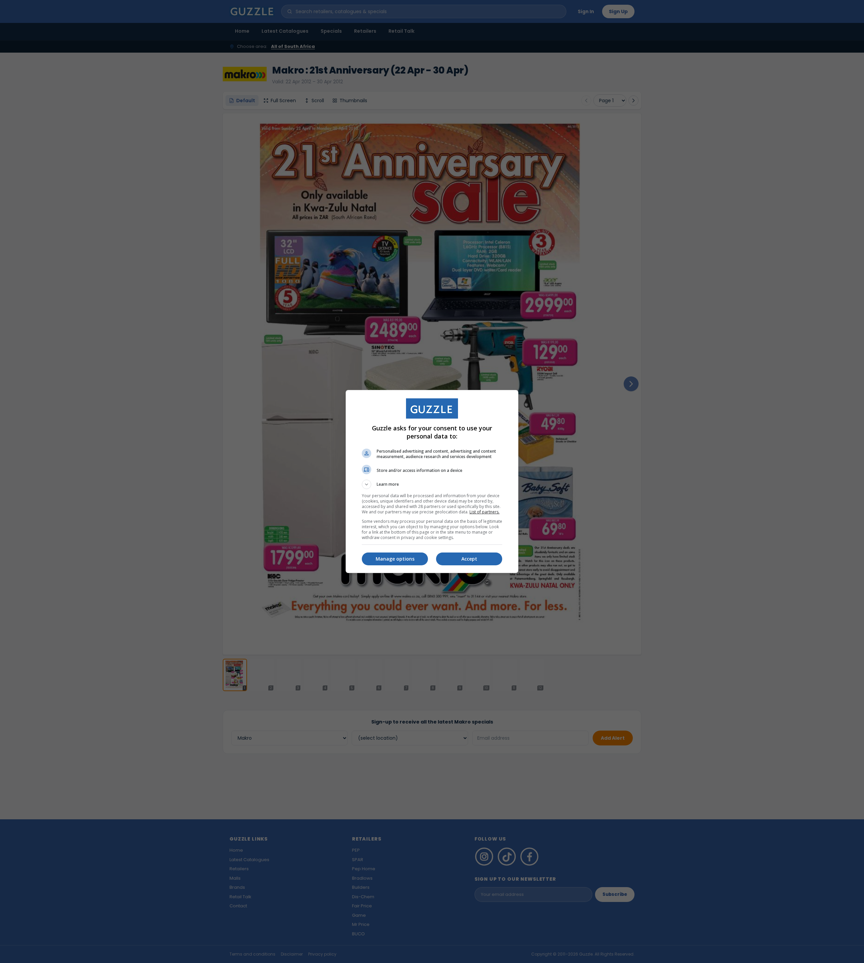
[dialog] (432, 481)
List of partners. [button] (484, 512)
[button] (432, 484)
